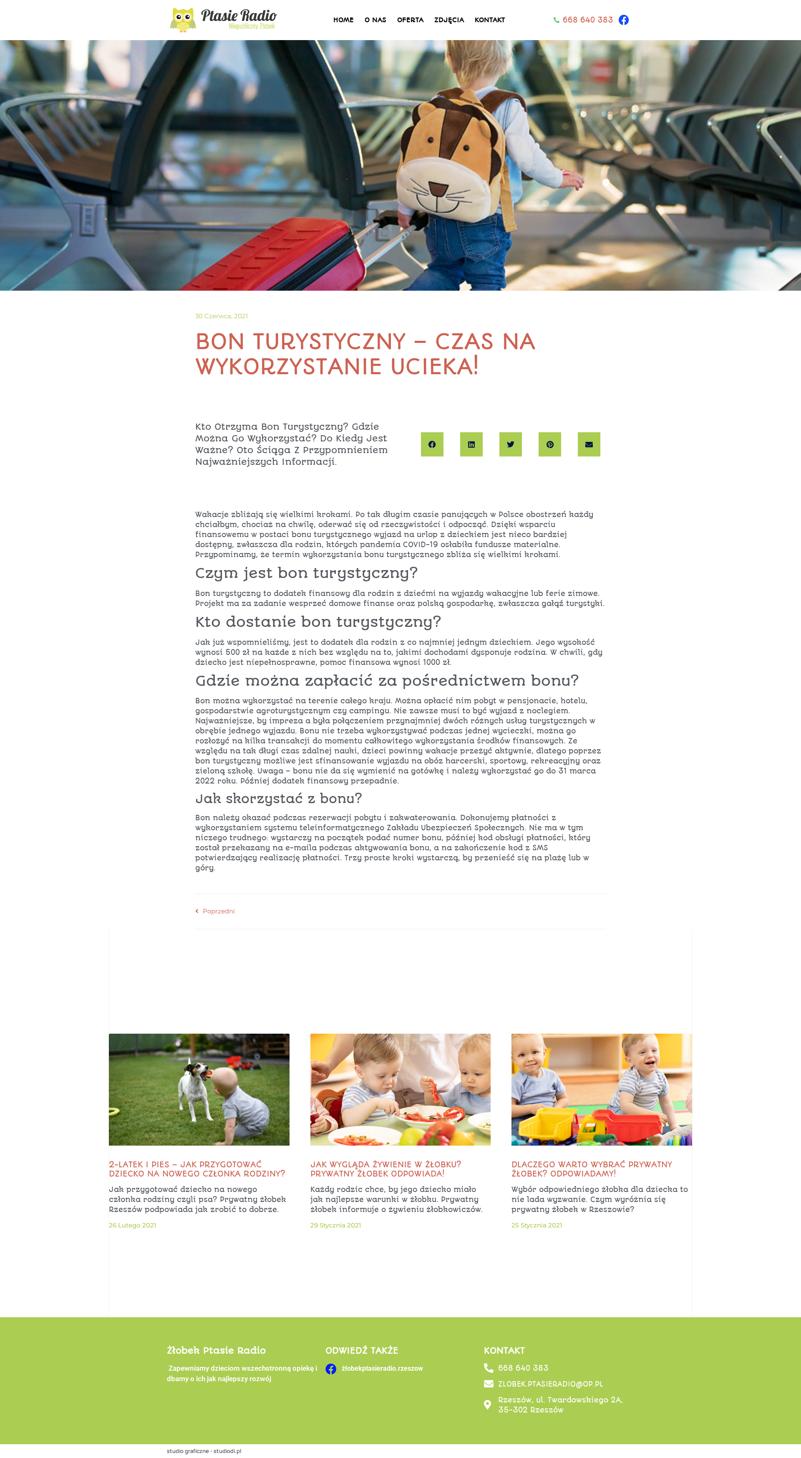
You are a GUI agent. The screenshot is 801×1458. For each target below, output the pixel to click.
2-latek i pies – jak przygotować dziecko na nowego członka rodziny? (197, 1169)
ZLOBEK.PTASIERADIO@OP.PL (550, 1384)
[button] (432, 444)
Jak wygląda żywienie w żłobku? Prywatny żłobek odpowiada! (385, 1169)
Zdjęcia (449, 20)
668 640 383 (523, 1368)
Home (343, 20)
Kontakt (490, 20)
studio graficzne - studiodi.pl (204, 1451)
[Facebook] (623, 20)
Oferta (410, 20)
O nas (375, 20)
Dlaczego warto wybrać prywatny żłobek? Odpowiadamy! (591, 1169)
